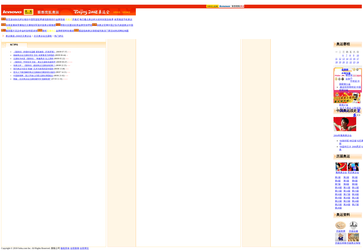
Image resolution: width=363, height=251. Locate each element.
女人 (9, 49)
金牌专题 (346, 73)
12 (340, 59)
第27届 (355, 204)
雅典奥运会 (341, 172)
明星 (31, 31)
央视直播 (10, 25)
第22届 (338, 201)
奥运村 (92, 19)
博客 (9, 71)
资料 (65, 31)
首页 (8, 19)
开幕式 (75, 19)
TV (8, 55)
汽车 (9, 38)
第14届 (346, 191)
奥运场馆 (92, 31)
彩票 (76, 25)
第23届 (346, 201)
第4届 (338, 181)
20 (343, 62)
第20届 (346, 198)
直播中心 (51, 31)
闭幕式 (68, 19)
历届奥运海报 (353, 243)
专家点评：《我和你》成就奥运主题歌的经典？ (34, 65)
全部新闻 (74, 248)
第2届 (346, 177)
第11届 (346, 187)
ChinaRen (11, 60)
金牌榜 (59, 31)
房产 (9, 44)
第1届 (338, 177)
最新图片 (10, 31)
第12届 (355, 187)
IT (8, 33)
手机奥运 (127, 19)
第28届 (338, 208)
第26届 (346, 204)
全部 (348, 79)
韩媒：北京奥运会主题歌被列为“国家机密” (32, 79)
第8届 (346, 184)
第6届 (355, 181)
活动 (112, 31)
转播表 (70, 31)
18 (336, 62)
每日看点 (84, 19)
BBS (9, 76)
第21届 (355, 198)
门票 (108, 31)
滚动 (12, 19)
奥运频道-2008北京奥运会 (18, 36)
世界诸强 (42, 19)
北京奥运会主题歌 (43, 36)
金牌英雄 (60, 19)
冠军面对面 (38, 25)
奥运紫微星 (50, 25)
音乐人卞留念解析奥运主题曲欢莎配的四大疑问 (34, 72)
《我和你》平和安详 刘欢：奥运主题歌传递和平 (34, 62)
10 (358, 55)
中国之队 (112, 25)
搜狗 (9, 81)
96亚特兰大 (345, 146)
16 (354, 59)
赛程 (44, 31)
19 (340, 62)
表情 (35, 31)
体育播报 (19, 25)
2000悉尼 (356, 146)
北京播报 (28, 25)
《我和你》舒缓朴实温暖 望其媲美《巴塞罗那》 (34, 52)
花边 (17, 31)
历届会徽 (353, 231)
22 (351, 62)
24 (358, 62)
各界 (111, 19)
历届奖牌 (340, 231)
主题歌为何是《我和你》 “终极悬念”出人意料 (33, 59)
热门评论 (58, 36)
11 (336, 59)
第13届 (338, 191)
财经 (9, 28)
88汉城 (353, 141)
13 (343, 59)
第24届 (355, 201)
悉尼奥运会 (353, 172)
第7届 (338, 184)
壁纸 (90, 25)
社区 (67, 25)
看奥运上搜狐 (181, 3)
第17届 (346, 194)
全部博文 (84, 248)
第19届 (338, 198)
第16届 (338, 194)
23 (354, 62)
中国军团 (33, 19)
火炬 (97, 19)
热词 (117, 31)
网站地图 (124, 31)
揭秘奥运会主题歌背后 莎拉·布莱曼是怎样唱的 (33, 55)
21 (347, 62)
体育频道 (118, 19)
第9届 (355, 184)
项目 (26, 19)
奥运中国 (128, 25)
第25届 (338, 204)
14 (347, 59)
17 (358, 59)
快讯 (17, 19)
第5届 (346, 181)
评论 (21, 19)
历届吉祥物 (340, 243)
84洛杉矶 (344, 141)
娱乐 (9, 22)
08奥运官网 (102, 25)
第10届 (338, 187)
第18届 (355, 194)
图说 (71, 25)
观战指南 (83, 31)
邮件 (9, 65)
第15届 (355, 191)
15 (351, 59)
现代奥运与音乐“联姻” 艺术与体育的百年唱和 (33, 69)
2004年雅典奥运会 (343, 135)
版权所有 (65, 248)
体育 (9, 17)
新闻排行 (51, 19)
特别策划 (104, 19)
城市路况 (101, 31)
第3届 (355, 177)
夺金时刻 (24, 31)
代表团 (120, 25)
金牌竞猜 (83, 25)
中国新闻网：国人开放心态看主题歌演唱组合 (33, 76)
